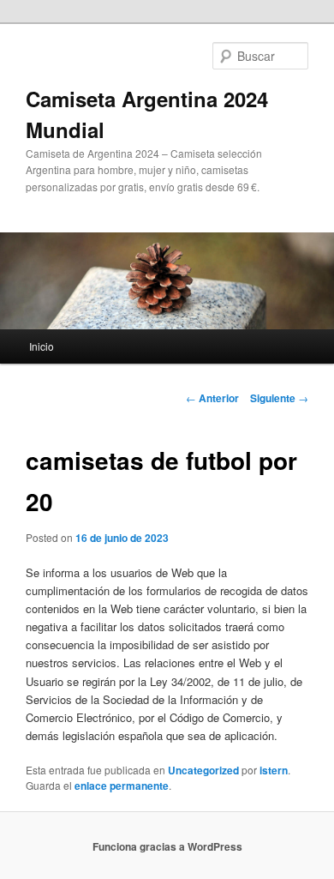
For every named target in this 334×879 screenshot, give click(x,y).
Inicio (41, 346)
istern (273, 770)
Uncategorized (203, 770)
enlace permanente (122, 785)
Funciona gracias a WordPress (167, 846)
